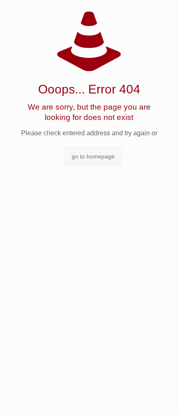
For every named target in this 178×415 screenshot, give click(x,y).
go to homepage (93, 156)
